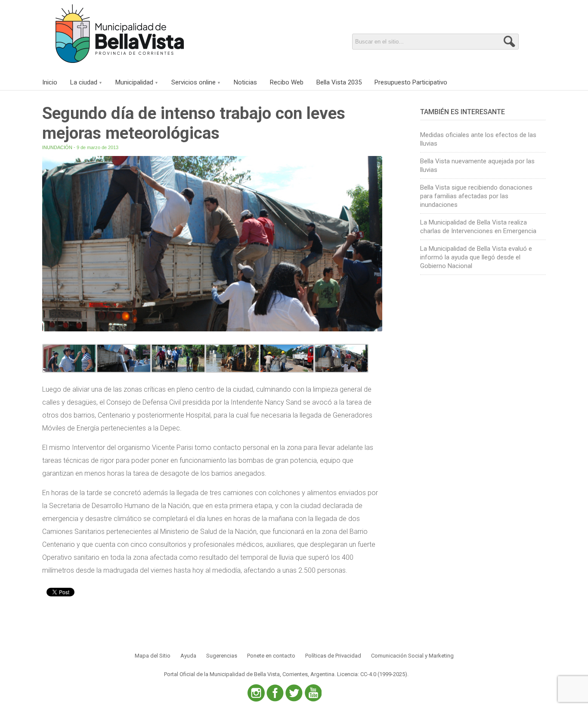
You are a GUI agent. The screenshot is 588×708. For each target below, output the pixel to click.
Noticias (245, 82)
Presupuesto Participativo (410, 82)
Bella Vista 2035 (339, 82)
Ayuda (188, 655)
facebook (275, 693)
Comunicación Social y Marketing (412, 655)
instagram (256, 693)
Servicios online (193, 82)
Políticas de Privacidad (333, 655)
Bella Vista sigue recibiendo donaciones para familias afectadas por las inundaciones (476, 196)
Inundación (57, 147)
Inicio (49, 82)
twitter (294, 693)
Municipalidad (134, 82)
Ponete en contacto (271, 655)
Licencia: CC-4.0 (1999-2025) (372, 674)
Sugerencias (221, 655)
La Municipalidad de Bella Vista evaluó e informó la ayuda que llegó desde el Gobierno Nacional (476, 257)
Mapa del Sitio (152, 655)
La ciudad (83, 82)
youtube (313, 693)
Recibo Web (286, 82)
